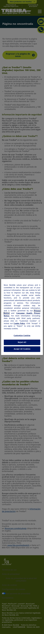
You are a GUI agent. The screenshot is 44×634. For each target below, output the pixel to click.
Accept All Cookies (22, 349)
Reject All (22, 342)
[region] (22, 317)
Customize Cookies (22, 336)
